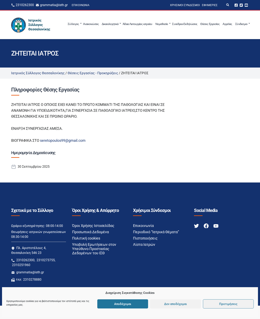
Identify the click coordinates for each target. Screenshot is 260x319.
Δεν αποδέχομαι (175, 304)
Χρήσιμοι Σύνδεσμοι (185, 5)
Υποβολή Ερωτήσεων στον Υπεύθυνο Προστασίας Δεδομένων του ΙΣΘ (94, 248)
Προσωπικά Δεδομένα (90, 232)
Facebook (236, 5)
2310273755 (46, 260)
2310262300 (25, 5)
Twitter (241, 5)
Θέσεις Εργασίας (210, 24)
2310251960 (21, 265)
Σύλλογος (73, 24)
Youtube (246, 5)
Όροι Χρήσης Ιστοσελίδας (93, 225)
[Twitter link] (197, 226)
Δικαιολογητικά (110, 24)
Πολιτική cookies (86, 238)
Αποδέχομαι (122, 304)
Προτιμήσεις (228, 304)
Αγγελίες (227, 24)
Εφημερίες (210, 5)
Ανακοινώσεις (91, 24)
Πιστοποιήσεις (145, 238)
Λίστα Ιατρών (144, 244)
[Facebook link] (206, 226)
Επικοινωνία (80, 5)
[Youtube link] (215, 226)
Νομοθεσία (161, 24)
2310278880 (32, 279)
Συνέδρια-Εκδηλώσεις (184, 24)
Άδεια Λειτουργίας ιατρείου (137, 24)
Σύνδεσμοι (241, 24)
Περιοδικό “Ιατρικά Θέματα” (156, 232)
